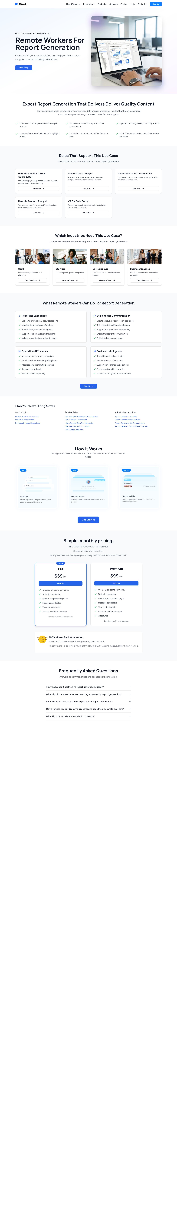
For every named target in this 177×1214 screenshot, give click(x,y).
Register (60, 583)
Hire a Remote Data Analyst (76, 420)
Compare (113, 4)
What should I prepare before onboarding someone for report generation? (84, 694)
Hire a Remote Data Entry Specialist (79, 423)
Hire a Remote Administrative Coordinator (81, 416)
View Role (37, 188)
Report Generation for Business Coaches (131, 426)
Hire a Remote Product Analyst (77, 426)
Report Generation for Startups (127, 420)
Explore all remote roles (24, 420)
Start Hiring (23, 68)
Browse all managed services (27, 416)
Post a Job (142, 4)
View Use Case (31, 280)
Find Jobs (102, 4)
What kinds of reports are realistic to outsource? (70, 716)
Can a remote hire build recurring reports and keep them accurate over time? (85, 708)
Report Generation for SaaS (126, 416)
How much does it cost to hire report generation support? (75, 686)
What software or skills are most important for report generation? (79, 701)
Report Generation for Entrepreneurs (130, 423)
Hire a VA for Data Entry (74, 430)
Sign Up (156, 4)
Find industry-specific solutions (27, 423)
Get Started (88, 519)
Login (132, 4)
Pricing (124, 4)
